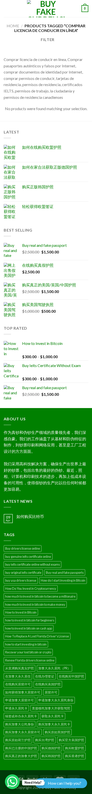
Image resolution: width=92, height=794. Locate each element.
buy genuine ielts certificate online (28, 557)
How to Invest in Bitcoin (21, 612)
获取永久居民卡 (52, 716)
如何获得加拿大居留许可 (22, 692)
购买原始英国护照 (57, 732)
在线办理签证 (44, 676)
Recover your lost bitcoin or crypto (28, 652)
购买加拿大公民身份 (19, 724)
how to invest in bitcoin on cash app (28, 628)
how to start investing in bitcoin (26, 644)
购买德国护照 (51, 748)
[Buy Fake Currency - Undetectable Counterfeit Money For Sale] (46, 8)
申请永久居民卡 (16, 708)
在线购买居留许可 (18, 684)
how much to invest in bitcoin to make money (35, 604)
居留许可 (51, 692)
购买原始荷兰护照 (18, 740)
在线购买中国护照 (71, 676)
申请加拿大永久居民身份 (55, 700)
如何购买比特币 (30, 516)
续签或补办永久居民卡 (21, 716)
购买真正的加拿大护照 (21, 756)
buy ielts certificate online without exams (32, 564)
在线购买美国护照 (48, 684)
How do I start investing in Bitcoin (63, 580)
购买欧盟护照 (74, 748)
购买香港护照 (74, 756)
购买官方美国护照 (71, 740)
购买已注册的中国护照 (21, 748)
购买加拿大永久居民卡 (54, 724)
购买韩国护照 (51, 756)
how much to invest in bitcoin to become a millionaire (40, 596)
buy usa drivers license (20, 580)
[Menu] (7, 8)
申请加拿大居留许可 (19, 700)
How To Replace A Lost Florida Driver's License (37, 636)
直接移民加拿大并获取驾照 (51, 708)
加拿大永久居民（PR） (54, 668)
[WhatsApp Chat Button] (12, 781)
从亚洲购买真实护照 (19, 668)
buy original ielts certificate (23, 572)
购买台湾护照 (44, 740)
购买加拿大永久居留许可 (22, 732)
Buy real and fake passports (65, 572)
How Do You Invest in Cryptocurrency (30, 588)
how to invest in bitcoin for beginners (29, 620)
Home (13, 25)
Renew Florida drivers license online (29, 660)
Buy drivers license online (22, 548)
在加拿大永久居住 (18, 676)
